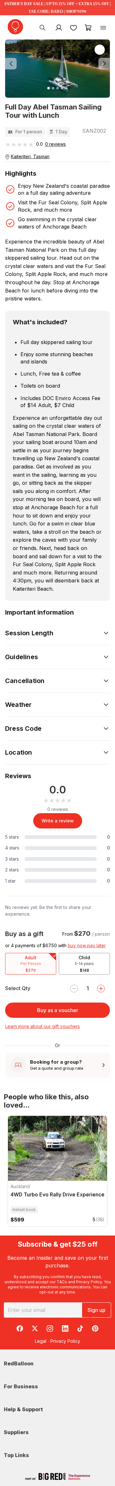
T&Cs (62, 1281)
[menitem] (73, 27)
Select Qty (17, 988)
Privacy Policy (89, 1281)
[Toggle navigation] (103, 27)
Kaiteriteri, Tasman (30, 156)
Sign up (96, 1310)
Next (105, 1156)
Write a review (58, 820)
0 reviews (55, 144)
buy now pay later (87, 945)
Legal (40, 1341)
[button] (13, 63)
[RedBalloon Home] (15, 26)
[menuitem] (42, 27)
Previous (9, 1156)
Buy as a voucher (57, 1010)
